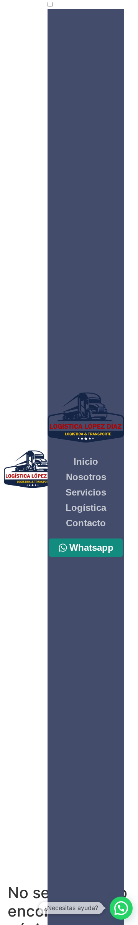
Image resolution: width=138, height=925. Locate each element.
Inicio (86, 461)
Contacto (86, 523)
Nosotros (86, 477)
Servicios (86, 492)
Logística (86, 507)
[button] (121, 908)
